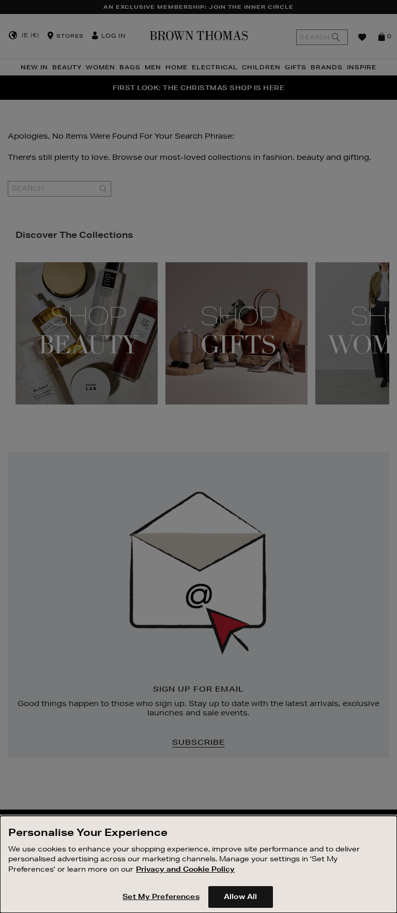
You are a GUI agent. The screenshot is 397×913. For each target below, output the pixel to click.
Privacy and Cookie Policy (185, 869)
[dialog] (198, 864)
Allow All (240, 896)
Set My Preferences (161, 896)
